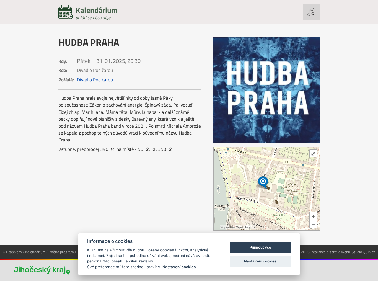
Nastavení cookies (179, 267)
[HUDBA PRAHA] (266, 90)
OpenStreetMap (231, 227)
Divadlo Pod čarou (95, 80)
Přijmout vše (260, 247)
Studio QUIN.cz (363, 252)
